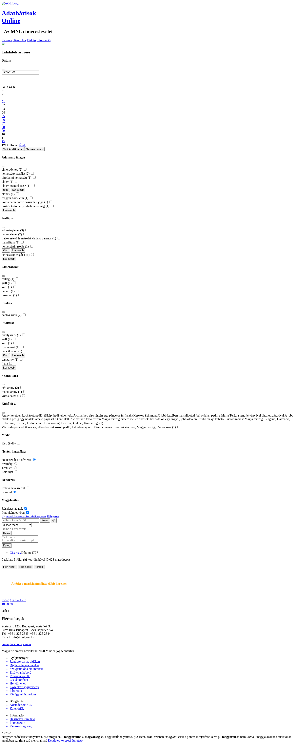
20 (7, 604)
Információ (44, 40)
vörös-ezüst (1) (11, 396)
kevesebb (18, 189)
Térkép (31, 40)
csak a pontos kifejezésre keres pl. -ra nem (205, 737)
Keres (44, 520)
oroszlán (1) (10, 295)
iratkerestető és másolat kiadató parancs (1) (29, 238)
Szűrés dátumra (12, 149)
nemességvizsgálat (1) (16, 254)
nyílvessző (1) (11, 347)
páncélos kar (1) (12, 351)
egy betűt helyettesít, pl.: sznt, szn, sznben (133, 737)
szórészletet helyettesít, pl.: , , (51, 737)
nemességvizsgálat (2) (16, 173)
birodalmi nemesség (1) (17, 177)
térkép (39, 566)
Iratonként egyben (13, 512)
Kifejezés (53, 516)
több (5, 189)
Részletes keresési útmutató (65, 740)
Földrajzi (8, 472)
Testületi (7, 468)
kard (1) (7, 287)
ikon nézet (9, 566)
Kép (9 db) (9, 443)
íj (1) (5, 363)
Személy (7, 464)
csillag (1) (8, 279)
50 (11, 604)
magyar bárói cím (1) (15, 198)
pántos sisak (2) (12, 315)
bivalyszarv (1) (11, 335)
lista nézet (25, 566)
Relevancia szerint (14, 488)
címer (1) (8, 181)
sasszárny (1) (10, 359)
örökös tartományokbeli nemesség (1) (26, 206)
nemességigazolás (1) (15, 246)
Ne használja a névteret (17, 459)
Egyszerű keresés (13, 516)
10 (3, 604)
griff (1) (7, 283)
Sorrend (7, 492)
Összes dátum (34, 149)
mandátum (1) (11, 242)
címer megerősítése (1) (16, 185)
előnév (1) (8, 194)
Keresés (7, 40)
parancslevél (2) (12, 234)
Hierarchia (19, 40)
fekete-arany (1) (12, 391)
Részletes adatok (13, 508)
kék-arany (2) (11, 387)
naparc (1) (8, 291)
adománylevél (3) (13, 230)
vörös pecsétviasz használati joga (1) (25, 202)
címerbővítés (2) (12, 169)
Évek (22, 145)
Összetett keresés (35, 516)
